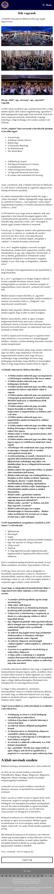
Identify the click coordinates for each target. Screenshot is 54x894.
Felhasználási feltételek (26, 881)
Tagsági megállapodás (26, 883)
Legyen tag (27, 860)
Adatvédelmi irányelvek (26, 879)
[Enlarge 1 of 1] (49, 29)
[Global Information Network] (5, 5)
